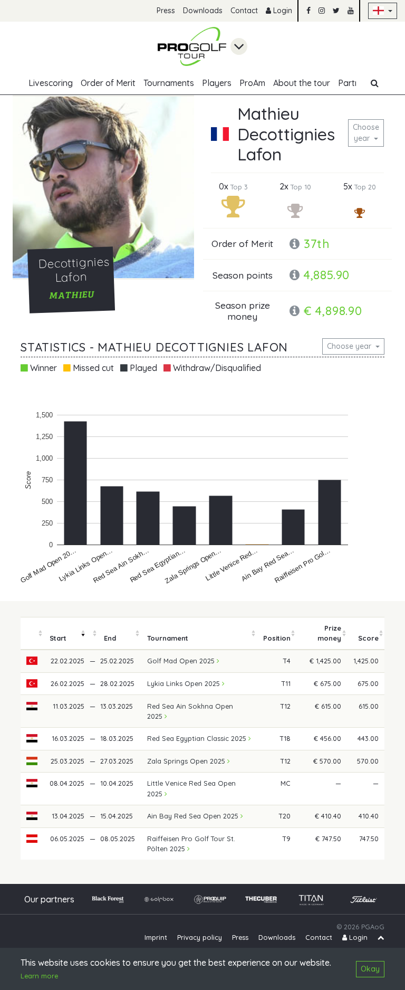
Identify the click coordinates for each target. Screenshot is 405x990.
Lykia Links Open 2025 (184, 683)
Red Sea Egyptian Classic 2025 (197, 738)
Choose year (366, 132)
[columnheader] (32, 633)
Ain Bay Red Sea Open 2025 (193, 816)
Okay (370, 969)
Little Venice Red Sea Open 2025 (191, 788)
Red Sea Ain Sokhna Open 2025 (190, 711)
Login (281, 10)
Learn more (39, 976)
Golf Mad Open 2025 (182, 660)
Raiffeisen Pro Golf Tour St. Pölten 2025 (191, 843)
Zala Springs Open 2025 (187, 761)
